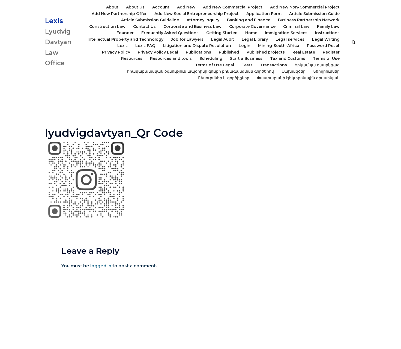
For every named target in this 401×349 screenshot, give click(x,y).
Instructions (327, 32)
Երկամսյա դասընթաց (317, 65)
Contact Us (144, 26)
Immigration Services (286, 32)
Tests (247, 65)
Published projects (266, 52)
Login (244, 45)
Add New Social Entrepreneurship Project (196, 13)
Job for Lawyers (187, 39)
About (112, 7)
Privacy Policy (116, 52)
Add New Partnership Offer (119, 13)
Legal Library (255, 39)
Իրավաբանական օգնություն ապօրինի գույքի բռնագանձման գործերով (200, 71)
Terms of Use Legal (214, 65)
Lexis (54, 21)
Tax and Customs (287, 58)
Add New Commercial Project (232, 7)
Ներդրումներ (326, 71)
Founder (125, 32)
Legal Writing (326, 39)
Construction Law (107, 26)
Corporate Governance (252, 26)
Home (251, 32)
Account (160, 7)
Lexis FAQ (145, 45)
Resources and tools (171, 58)
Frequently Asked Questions (170, 32)
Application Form (264, 13)
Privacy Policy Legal (158, 52)
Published (229, 52)
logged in (100, 265)
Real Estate (303, 52)
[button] (354, 42)
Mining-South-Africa (278, 45)
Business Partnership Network (309, 19)
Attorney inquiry (203, 19)
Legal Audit (222, 39)
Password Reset (323, 45)
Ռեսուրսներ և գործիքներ (223, 77)
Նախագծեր (294, 71)
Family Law (328, 26)
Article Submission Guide (314, 13)
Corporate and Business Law (192, 26)
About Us (135, 7)
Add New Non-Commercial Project (305, 7)
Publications (198, 52)
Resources (131, 58)
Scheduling (210, 58)
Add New (186, 7)
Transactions (273, 65)
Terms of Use (326, 58)
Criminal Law (296, 26)
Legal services (290, 39)
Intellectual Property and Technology (125, 39)
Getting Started (222, 32)
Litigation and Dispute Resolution (197, 45)
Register (331, 52)
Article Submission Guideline (150, 19)
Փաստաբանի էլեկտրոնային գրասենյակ (298, 77)
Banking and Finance (248, 19)
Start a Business (246, 58)
